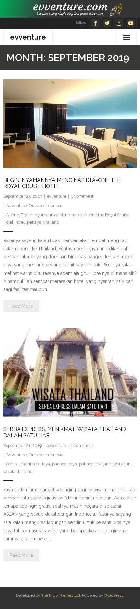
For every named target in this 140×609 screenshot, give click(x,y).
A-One (12, 214)
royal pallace (80, 464)
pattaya (34, 222)
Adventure (16, 205)
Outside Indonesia (46, 205)
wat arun (122, 464)
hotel (20, 222)
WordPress (113, 595)
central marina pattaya (28, 464)
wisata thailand (18, 471)
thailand (51, 222)
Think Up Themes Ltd (60, 595)
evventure (56, 196)
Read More (21, 306)
